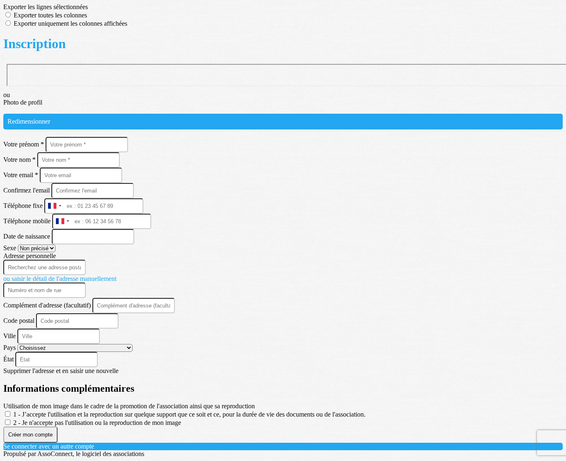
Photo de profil (22, 102)
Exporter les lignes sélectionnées (45, 6)
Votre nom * (20, 159)
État (9, 359)
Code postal (18, 320)
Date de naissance (27, 236)
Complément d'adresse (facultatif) (47, 305)
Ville (10, 335)
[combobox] (54, 206)
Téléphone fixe (23, 205)
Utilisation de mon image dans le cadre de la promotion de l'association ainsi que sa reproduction (129, 406)
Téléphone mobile (27, 220)
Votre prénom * (24, 144)
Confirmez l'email (26, 190)
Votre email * (21, 174)
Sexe (10, 247)
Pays (10, 347)
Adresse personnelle (29, 255)
